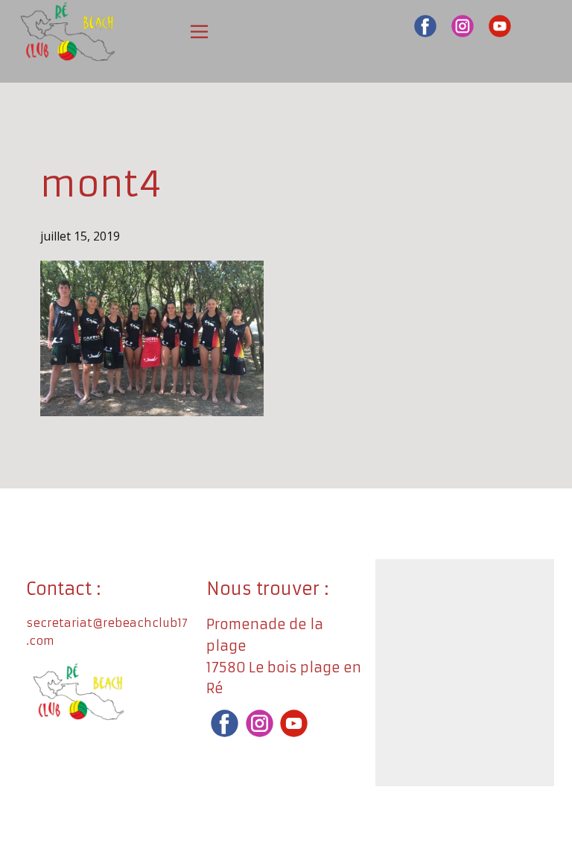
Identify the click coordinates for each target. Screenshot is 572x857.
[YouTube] (500, 26)
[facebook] (425, 26)
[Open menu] (199, 31)
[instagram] (462, 26)
